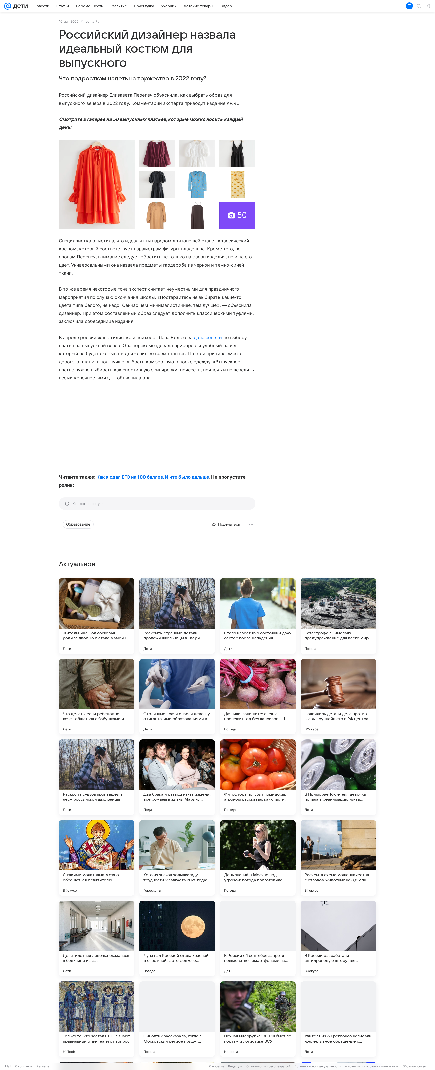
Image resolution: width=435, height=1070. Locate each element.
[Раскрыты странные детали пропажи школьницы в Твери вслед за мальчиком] (177, 616)
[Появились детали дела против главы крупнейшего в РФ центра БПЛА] (338, 696)
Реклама (43, 1066)
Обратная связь (414, 1066)
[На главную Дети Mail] (19, 6)
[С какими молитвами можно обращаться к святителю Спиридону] (96, 858)
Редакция (235, 1066)
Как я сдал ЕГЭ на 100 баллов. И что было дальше (152, 477)
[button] (97, 184)
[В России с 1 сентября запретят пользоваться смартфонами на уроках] (258, 938)
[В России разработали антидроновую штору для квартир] (338, 938)
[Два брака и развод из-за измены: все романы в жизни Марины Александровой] (177, 777)
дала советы (208, 337)
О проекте (216, 1066)
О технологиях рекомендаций (268, 1066)
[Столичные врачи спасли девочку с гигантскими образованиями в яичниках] (177, 696)
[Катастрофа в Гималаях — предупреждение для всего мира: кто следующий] (338, 616)
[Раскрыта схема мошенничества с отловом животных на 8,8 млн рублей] (338, 858)
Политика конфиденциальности (317, 1066)
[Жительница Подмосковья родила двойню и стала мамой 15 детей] (96, 616)
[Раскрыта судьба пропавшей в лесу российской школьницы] (96, 777)
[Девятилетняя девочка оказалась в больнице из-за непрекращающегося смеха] (96, 938)
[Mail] (7, 6)
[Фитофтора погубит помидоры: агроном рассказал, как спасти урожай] (258, 777)
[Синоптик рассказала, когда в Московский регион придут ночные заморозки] (177, 1019)
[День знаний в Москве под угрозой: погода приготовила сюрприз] (258, 858)
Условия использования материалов (371, 1066)
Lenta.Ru (92, 21)
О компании (23, 1066)
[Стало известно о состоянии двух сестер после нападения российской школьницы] (258, 616)
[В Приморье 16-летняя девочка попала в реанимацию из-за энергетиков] (338, 777)
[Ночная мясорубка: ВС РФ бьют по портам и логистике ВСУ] (258, 1019)
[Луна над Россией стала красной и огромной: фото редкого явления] (177, 938)
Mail (8, 1066)
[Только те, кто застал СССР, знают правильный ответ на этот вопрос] (96, 1019)
